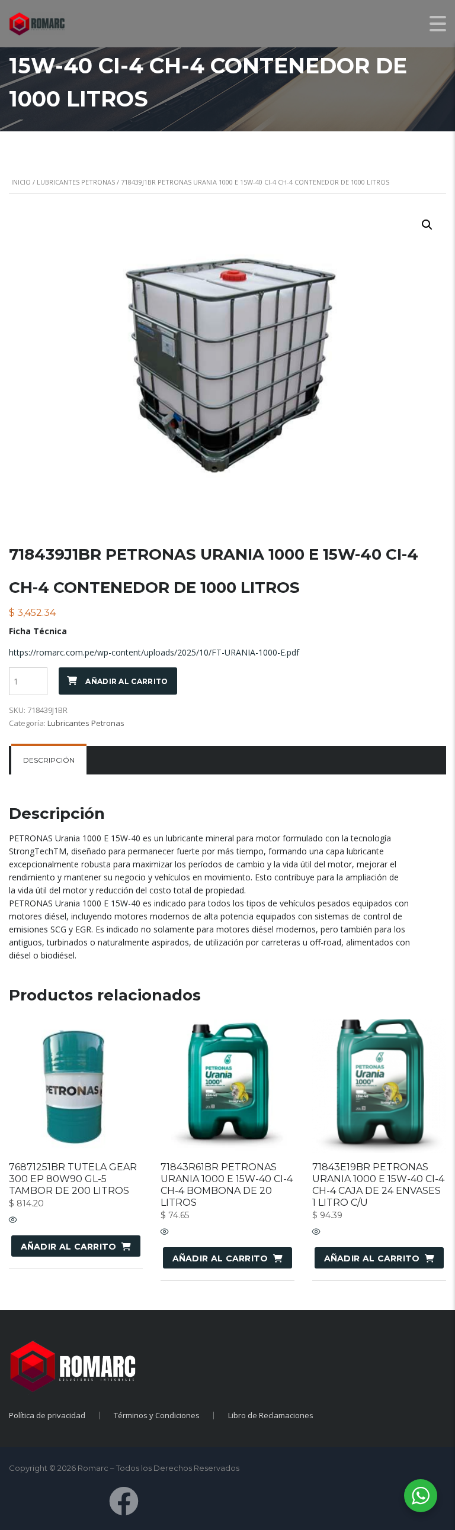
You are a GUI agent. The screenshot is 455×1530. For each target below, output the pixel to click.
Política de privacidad (47, 1415)
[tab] (48, 760)
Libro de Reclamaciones (270, 1415)
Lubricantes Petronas (76, 181)
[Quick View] (13, 1220)
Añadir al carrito (126, 681)
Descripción (49, 760)
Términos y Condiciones (157, 1415)
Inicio (21, 181)
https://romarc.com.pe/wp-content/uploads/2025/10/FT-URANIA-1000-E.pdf (154, 652)
